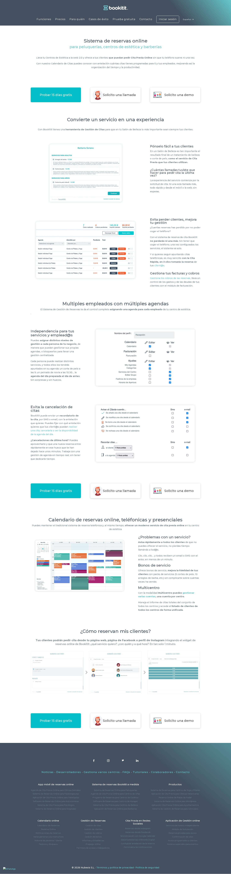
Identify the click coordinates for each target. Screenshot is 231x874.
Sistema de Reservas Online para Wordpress (175, 801)
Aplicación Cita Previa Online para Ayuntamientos (175, 805)
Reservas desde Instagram (138, 828)
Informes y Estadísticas (93, 840)
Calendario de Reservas (48, 825)
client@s (159, 265)
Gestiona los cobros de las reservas (170, 278)
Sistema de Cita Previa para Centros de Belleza (115, 805)
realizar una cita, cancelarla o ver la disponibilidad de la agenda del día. (54, 430)
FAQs (126, 772)
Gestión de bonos (93, 837)
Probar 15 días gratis (56, 95)
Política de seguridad (147, 867)
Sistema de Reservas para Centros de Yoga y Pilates (175, 790)
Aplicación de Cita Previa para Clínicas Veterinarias (175, 794)
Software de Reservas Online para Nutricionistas (56, 801)
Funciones (44, 19)
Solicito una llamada (119, 95)
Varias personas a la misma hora (48, 837)
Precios (60, 19)
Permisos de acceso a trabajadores (93, 848)
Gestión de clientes (93, 829)
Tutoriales (140, 772)
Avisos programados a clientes (182, 840)
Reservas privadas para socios (183, 833)
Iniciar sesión (168, 19)
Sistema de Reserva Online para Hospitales (56, 809)
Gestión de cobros (93, 833)
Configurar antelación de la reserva (138, 843)
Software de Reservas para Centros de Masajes (115, 801)
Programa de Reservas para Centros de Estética (115, 797)
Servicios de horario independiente (182, 825)
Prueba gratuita (124, 19)
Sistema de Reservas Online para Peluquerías (115, 790)
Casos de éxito (99, 19)
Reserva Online (48, 829)
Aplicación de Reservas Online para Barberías (115, 809)
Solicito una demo (179, 95)
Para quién (77, 19)
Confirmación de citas (182, 837)
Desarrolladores (68, 772)
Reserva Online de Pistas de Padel (175, 797)
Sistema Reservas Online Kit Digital (138, 840)
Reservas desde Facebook (137, 832)
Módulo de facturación (182, 829)
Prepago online (93, 844)
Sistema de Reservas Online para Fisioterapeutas (56, 794)
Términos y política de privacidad (115, 867)
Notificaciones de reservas (48, 833)
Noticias (47, 772)
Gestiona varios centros (102, 772)
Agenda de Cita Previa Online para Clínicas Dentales (56, 790)
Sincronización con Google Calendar (137, 836)
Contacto (145, 19)
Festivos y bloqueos (48, 844)
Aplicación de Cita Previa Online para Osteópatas (56, 797)
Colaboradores (162, 772)
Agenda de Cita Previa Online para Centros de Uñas (115, 794)
